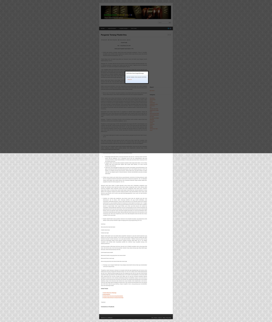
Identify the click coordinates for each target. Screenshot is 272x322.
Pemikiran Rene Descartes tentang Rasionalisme (113, 296)
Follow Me (130, 79)
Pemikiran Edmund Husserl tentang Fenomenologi (113, 297)
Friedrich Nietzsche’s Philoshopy (109, 292)
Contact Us (160, 317)
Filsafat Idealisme (106, 294)
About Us (155, 317)
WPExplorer (110, 317)
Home (152, 317)
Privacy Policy (168, 317)
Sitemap (164, 317)
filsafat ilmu (103, 302)
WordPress (103, 317)
